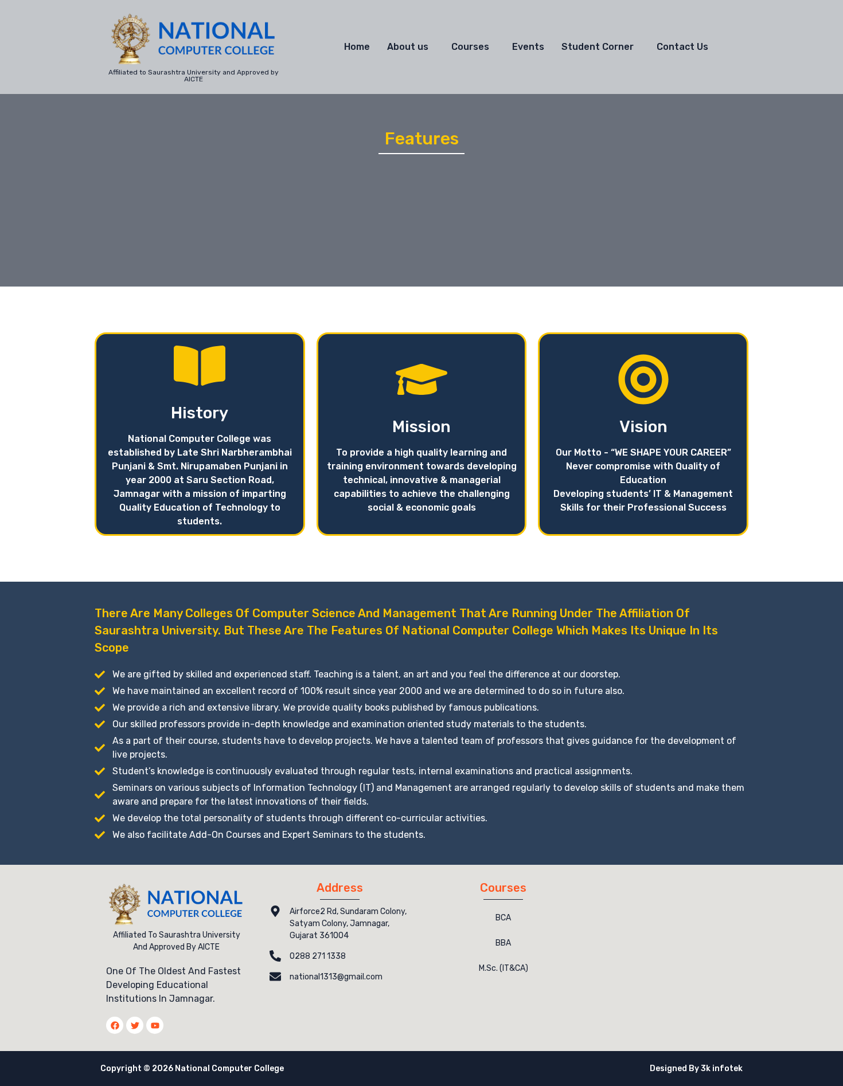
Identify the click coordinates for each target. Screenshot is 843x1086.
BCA (503, 918)
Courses (470, 46)
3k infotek (722, 1068)
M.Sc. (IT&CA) (503, 968)
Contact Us (682, 46)
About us (407, 46)
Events (528, 46)
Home (357, 46)
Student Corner (597, 46)
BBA (503, 943)
